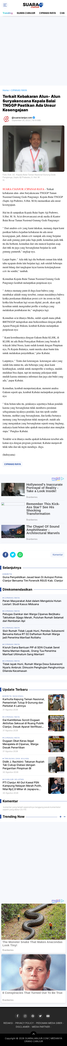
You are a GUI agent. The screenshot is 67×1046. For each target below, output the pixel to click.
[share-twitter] (13, 555)
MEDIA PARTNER (41, 1026)
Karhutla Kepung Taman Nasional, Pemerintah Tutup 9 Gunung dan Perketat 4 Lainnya (24, 702)
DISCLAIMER (22, 1026)
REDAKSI (8, 1023)
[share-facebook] (5, 555)
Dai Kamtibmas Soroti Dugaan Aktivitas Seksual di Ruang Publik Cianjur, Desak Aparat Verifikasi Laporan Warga (23, 723)
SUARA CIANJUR (26, 13)
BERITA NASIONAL (14, 696)
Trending (8, 13)
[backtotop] (33, 1034)
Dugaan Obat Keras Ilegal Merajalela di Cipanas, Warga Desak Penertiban (20, 744)
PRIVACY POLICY (24, 1023)
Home (6, 90)
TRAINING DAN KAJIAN (16, 758)
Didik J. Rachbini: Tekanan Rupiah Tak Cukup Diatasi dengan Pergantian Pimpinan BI (23, 765)
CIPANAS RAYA (47, 13)
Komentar (57, 554)
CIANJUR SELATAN (14, 779)
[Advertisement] (33, 50)
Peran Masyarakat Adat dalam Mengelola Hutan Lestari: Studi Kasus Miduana (32, 602)
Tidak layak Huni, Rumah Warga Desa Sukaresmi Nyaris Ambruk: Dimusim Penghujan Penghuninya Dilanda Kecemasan (33, 667)
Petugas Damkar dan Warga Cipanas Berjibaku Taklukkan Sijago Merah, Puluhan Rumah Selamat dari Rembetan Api (33, 617)
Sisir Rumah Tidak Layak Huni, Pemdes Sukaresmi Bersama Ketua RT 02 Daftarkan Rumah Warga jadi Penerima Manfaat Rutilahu (33, 634)
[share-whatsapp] (20, 555)
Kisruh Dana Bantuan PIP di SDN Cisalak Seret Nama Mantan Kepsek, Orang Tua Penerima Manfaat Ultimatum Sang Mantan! (31, 651)
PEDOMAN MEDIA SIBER (49, 1023)
